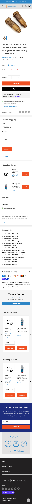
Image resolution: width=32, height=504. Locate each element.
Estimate (6, 149)
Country (4, 123)
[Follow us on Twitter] (6, 488)
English (4, 480)
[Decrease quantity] (9, 77)
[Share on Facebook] (20, 112)
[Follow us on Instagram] (9, 488)
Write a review (16, 303)
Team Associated (7, 57)
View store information (10, 106)
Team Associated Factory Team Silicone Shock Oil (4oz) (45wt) (16, 186)
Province (4, 131)
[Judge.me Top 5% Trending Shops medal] (24, 444)
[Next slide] (30, 334)
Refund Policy (5, 157)
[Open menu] (2, 6)
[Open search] (22, 6)
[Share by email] (29, 112)
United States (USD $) (16, 480)
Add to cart (16, 83)
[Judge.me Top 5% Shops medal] (16, 444)
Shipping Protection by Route (15, 171)
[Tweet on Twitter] (26, 112)
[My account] (26, 6)
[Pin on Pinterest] (23, 112)
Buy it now (16, 89)
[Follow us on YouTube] (15, 488)
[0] (29, 6)
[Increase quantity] (18, 77)
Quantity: (4, 77)
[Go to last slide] (2, 334)
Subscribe (16, 426)
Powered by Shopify (6, 500)
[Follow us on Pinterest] (12, 488)
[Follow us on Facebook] (3, 488)
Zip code (4, 139)
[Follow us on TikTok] (18, 488)
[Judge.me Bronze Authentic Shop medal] (8, 444)
